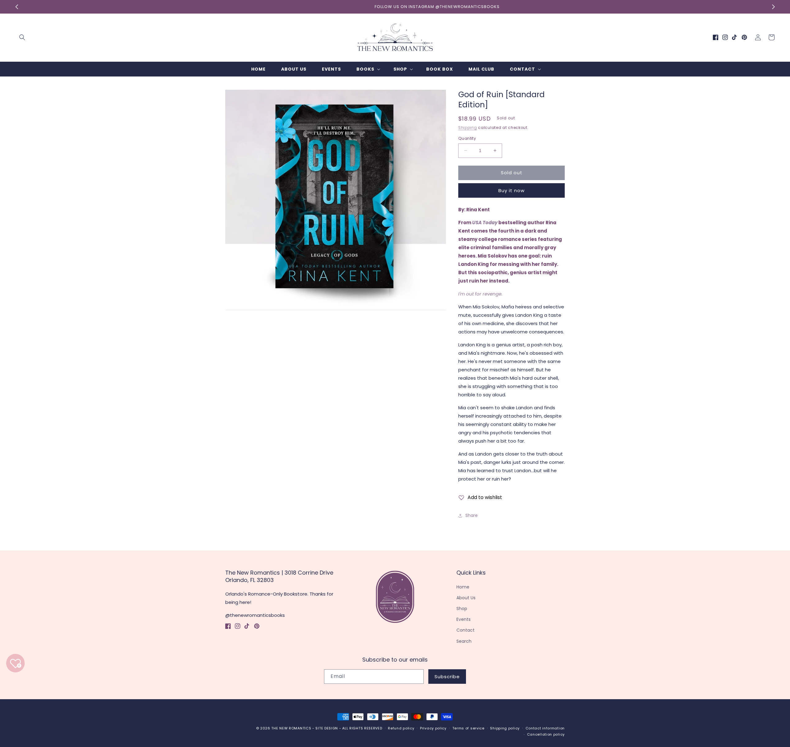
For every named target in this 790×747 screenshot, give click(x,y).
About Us (466, 598)
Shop (461, 608)
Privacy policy (433, 728)
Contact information (545, 728)
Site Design (326, 728)
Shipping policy (505, 728)
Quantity (467, 138)
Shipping (467, 127)
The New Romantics (291, 728)
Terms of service (468, 728)
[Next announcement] (773, 7)
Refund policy (401, 728)
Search (464, 641)
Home (462, 587)
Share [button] (471, 515)
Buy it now (511, 190)
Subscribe (447, 676)
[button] (22, 37)
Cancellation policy (546, 734)
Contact (465, 630)
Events (463, 619)
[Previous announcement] (16, 7)
